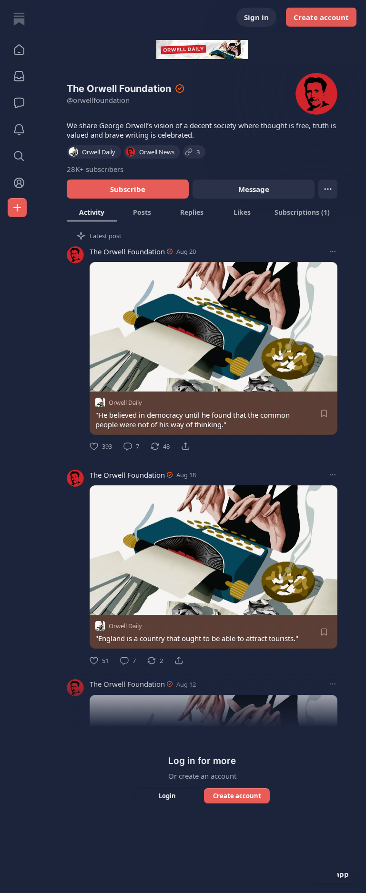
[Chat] (19, 102)
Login (167, 796)
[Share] (185, 446)
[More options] (332, 251)
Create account (321, 17)
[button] (19, 49)
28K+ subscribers (95, 169)
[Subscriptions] (19, 76)
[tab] (92, 211)
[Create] (17, 207)
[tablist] (202, 211)
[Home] (19, 19)
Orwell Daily (125, 402)
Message (253, 189)
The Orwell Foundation (127, 251)
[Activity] (19, 129)
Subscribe (127, 189)
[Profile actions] (327, 189)
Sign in (256, 17)
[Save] (324, 413)
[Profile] (19, 182)
